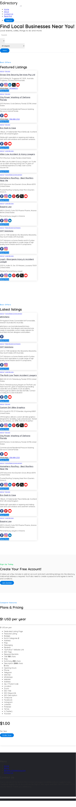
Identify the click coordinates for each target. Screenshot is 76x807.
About (6, 12)
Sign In (9, 20)
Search (5, 50)
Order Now (6, 735)
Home (6, 9)
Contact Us (8, 14)
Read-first (8, 16)
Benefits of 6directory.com (15, 770)
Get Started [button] (7, 583)
